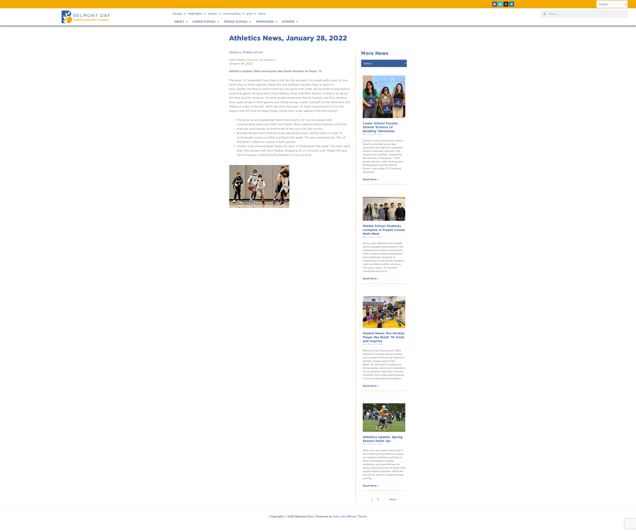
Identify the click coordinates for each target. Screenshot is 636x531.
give (249, 13)
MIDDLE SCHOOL (236, 21)
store (261, 13)
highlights (195, 13)
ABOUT (179, 21)
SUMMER (288, 21)
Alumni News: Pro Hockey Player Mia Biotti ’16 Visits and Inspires (383, 337)
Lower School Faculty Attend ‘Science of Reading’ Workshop (380, 127)
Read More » (370, 179)
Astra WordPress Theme (350, 516)
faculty (178, 13)
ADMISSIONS (265, 21)
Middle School (253, 52)
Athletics (235, 52)
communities (232, 13)
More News (374, 53)
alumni (212, 13)
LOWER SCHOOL (204, 21)
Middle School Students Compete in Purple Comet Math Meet (384, 229)
